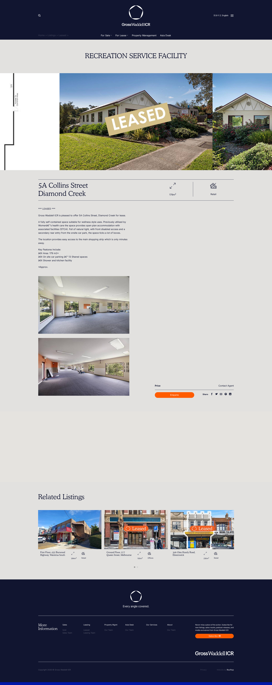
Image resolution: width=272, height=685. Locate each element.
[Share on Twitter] (216, 394)
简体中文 (217, 15)
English (225, 15)
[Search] (39, 15)
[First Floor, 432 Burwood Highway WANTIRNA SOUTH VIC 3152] (70, 529)
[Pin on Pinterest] (226, 394)
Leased (62, 35)
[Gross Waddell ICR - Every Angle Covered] (136, 15)
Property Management (144, 35)
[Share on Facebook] (212, 394)
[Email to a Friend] (221, 394)
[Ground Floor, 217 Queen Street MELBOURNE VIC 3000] (136, 529)
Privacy (203, 670)
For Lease (120, 35)
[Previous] (9, 121)
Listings (52, 35)
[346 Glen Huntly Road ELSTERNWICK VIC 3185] (202, 529)
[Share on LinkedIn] (230, 394)
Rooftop (230, 670)
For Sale (105, 35)
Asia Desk (165, 35)
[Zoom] (232, 166)
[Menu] (232, 15)
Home (41, 35)
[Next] (262, 121)
